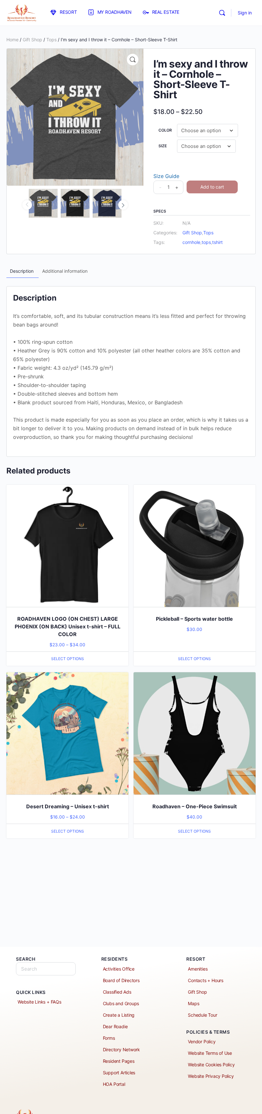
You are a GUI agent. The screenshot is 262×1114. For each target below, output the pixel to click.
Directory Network (121, 1049)
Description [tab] (22, 271)
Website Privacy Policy (211, 1076)
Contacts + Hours (205, 980)
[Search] (222, 13)
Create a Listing (119, 1015)
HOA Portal (114, 1084)
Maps (193, 1003)
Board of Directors (121, 980)
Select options (67, 658)
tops (206, 242)
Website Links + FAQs (39, 1002)
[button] (132, 59)
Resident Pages (119, 1061)
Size (162, 145)
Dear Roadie (115, 1026)
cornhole (191, 242)
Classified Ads (117, 992)
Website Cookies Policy (211, 1064)
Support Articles (119, 1072)
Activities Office (119, 969)
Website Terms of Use (210, 1053)
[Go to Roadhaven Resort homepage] (21, 12)
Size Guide (166, 176)
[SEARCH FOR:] (46, 968)
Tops (51, 39)
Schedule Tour (202, 1015)
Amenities (197, 969)
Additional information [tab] (65, 271)
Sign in (245, 12)
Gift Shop (32, 39)
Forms (109, 1038)
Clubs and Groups (121, 1003)
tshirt (217, 242)
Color (165, 130)
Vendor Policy (201, 1041)
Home (12, 39)
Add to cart (212, 187)
